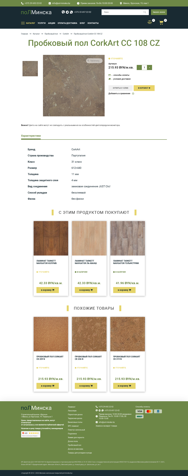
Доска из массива (75, 449)
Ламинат (71, 407)
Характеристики (31, 135)
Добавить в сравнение (119, 93)
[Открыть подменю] (23, 23)
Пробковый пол (51, 34)
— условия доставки (120, 79)
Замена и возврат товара (106, 426)
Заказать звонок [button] (159, 12)
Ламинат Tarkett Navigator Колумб (46, 262)
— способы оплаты (120, 75)
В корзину (143, 88)
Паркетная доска (75, 414)
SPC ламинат (73, 426)
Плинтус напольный (76, 430)
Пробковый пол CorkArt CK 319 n (126, 357)
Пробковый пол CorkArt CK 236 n (88, 357)
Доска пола (73, 441)
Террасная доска (75, 418)
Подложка (72, 434)
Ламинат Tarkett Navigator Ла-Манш (86, 262)
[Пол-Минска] (36, 12)
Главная (24, 34)
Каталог (36, 34)
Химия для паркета (76, 437)
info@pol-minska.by (61, 3)
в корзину (46, 290)
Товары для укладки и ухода (80, 453)
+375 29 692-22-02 (33, 3)
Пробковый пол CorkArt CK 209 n (49, 357)
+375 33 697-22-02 (82, 12)
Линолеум (72, 411)
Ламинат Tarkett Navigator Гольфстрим (126, 262)
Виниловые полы (75, 422)
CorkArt (66, 34)
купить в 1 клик (120, 88)
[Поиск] (146, 12)
